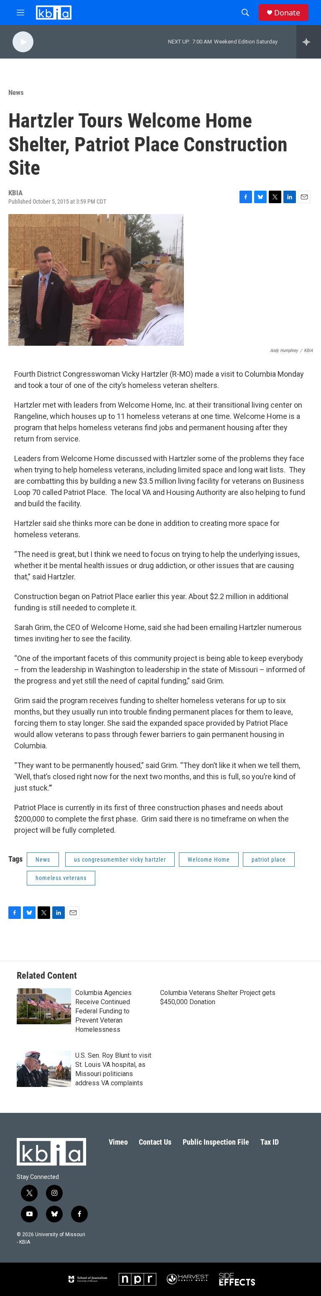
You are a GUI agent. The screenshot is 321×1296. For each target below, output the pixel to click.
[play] (23, 42)
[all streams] (308, 42)
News (16, 92)
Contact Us (155, 1142)
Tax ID (269, 1142)
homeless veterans (61, 878)
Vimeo (118, 1142)
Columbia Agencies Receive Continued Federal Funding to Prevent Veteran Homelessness (103, 1011)
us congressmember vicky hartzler (120, 859)
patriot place (269, 859)
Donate (287, 12)
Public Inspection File (216, 1142)
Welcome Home (209, 859)
